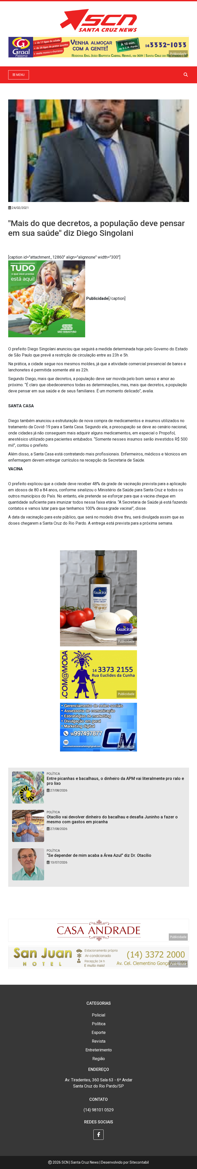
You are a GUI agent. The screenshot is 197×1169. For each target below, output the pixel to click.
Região (98, 1058)
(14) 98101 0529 (99, 1109)
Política (98, 1023)
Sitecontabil (139, 1162)
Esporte (99, 1032)
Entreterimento (98, 1050)
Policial (98, 1015)
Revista (98, 1041)
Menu (20, 75)
